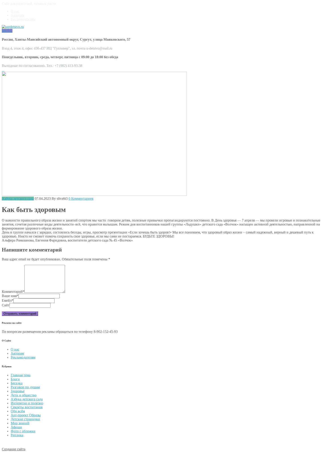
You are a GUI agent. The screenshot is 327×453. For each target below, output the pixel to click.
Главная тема (20, 375)
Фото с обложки (23, 431)
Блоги (15, 379)
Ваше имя (10, 296)
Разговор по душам (25, 387)
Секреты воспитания (26, 407)
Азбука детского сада (18, 198)
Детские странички (25, 419)
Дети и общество (23, 395)
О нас (15, 11)
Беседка (16, 383)
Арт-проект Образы (26, 415)
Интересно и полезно (27, 403)
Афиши (16, 427)
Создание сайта (13, 449)
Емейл (7, 300)
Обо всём (18, 411)
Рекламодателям (23, 19)
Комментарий (13, 291)
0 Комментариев (81, 198)
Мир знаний (20, 423)
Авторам (17, 15)
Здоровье (17, 391)
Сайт (5, 305)
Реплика (17, 435)
